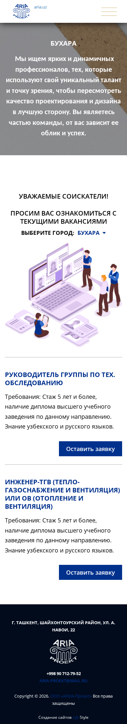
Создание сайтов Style (63, 717)
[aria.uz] (64, 651)
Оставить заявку (90, 449)
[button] (92, 232)
